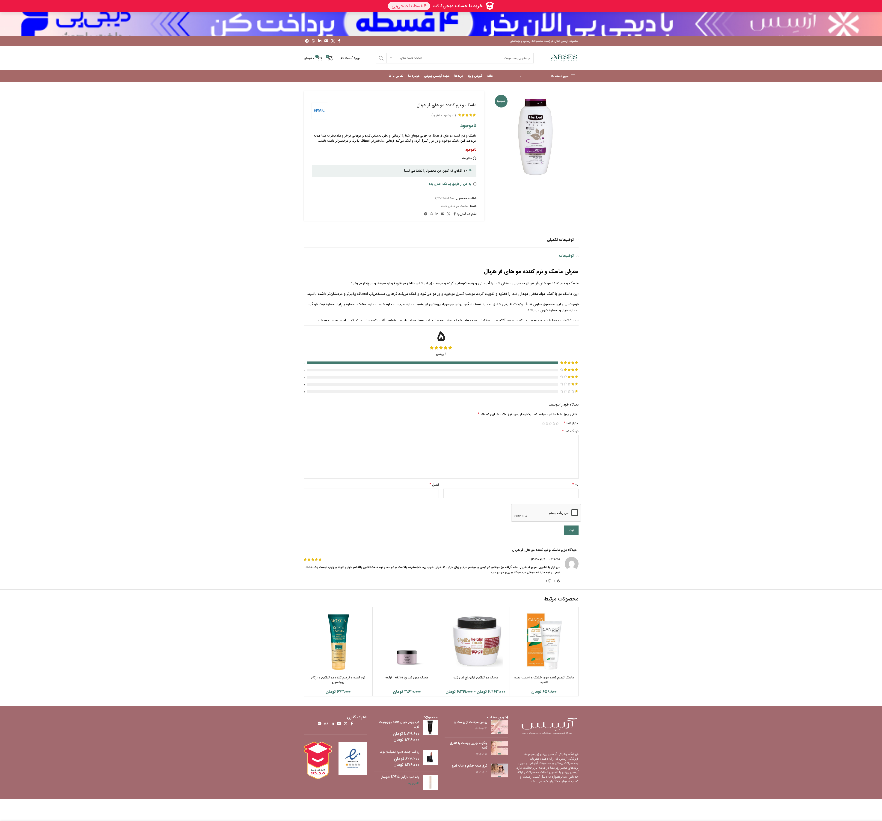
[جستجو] (381, 58)
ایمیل (434, 484)
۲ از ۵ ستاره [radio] (554, 423)
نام (575, 484)
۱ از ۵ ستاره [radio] (557, 423)
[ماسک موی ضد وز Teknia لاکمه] (407, 642)
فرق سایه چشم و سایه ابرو (469, 765)
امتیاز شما (571, 423)
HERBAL (319, 110)
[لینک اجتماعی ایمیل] (326, 41)
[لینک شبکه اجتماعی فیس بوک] (339, 41)
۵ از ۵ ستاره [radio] (543, 423)
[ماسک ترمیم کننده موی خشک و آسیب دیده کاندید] (544, 642)
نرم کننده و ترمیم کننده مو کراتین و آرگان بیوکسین (338, 680)
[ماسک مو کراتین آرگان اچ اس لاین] (476, 642)
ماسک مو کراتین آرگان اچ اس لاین (475, 677)
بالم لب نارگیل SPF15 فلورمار (400, 777)
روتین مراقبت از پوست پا (470, 722)
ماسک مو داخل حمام (454, 206)
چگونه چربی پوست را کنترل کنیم (468, 745)
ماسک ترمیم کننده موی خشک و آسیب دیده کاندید (544, 680)
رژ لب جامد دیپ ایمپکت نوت (399, 752)
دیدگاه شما (570, 431)
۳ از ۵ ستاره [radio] (550, 423)
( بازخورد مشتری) (443, 115)
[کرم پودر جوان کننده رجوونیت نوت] (430, 731)
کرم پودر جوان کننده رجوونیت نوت (399, 724)
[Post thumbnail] (499, 727)
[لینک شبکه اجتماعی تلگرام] (307, 41)
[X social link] (333, 41)
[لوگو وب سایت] (564, 57)
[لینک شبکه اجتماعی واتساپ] (313, 41)
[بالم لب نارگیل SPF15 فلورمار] (430, 782)
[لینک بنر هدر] (441, 24)
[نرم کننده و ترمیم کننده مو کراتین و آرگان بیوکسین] (338, 642)
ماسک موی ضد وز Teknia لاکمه (406, 677)
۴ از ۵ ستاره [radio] (547, 423)
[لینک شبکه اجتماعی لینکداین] (320, 41)
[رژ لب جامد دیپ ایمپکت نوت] (430, 759)
